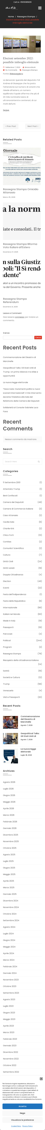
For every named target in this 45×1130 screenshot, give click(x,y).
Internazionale (10, 607)
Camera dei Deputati (13, 502)
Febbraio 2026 (10, 821)
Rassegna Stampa (26, 16)
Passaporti (8, 627)
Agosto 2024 (9, 927)
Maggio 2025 (9, 874)
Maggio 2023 (9, 1019)
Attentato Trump (11, 489)
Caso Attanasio (10, 515)
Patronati (7, 633)
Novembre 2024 (11, 907)
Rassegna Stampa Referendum (15, 300)
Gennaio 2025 (9, 894)
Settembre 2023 (11, 992)
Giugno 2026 (9, 795)
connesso (19, 317)
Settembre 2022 (11, 1071)
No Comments (11, 70)
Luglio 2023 (8, 1006)
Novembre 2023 (11, 979)
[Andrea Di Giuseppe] (12, 8)
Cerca (6, 333)
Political (7, 640)
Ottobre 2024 (9, 913)
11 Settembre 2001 (11, 482)
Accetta (22, 1106)
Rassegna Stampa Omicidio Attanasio (20, 191)
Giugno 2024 (9, 940)
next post (32, 126)
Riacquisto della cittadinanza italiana (21, 660)
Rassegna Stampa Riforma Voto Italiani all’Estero (20, 245)
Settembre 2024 (11, 920)
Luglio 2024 (8, 933)
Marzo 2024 (8, 960)
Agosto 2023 (9, 999)
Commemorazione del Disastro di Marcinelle (30, 719)
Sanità (6, 670)
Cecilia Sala (8, 522)
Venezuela (8, 690)
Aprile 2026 (8, 808)
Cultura (6, 554)
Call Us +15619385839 (23, 2)
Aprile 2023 (8, 1025)
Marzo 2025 (8, 887)
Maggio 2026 (9, 801)
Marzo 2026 (8, 815)
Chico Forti (8, 535)
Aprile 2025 (8, 880)
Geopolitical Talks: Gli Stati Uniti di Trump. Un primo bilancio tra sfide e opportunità (20, 371)
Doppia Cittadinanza (13, 574)
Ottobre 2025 (9, 848)
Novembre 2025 (11, 841)
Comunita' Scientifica (13, 548)
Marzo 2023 (8, 1032)
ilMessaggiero (16, 73)
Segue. (6, 110)
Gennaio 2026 (9, 828)
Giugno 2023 (9, 1012)
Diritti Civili (8, 561)
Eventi (6, 587)
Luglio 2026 (8, 788)
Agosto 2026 (9, 782)
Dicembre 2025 (10, 834)
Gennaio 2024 (10, 973)
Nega (22, 1113)
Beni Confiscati (10, 495)
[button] (41, 1079)
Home (11, 16)
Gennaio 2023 (9, 1045)
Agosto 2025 (9, 854)
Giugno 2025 (9, 867)
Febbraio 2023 (10, 1039)
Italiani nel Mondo (11, 614)
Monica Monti (30, 67)
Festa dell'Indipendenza (14, 594)
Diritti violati (8, 568)
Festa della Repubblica (14, 601)
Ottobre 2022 (9, 1065)
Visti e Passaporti (11, 697)
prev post (11, 126)
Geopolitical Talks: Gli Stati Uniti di (30, 735)
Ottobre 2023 (9, 986)
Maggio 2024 (9, 946)
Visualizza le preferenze (22, 1120)
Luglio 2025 (8, 861)
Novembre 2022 (11, 1058)
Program (7, 647)
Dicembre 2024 (10, 900)
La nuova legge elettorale (15, 382)
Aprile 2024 (8, 953)
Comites (7, 541)
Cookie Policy (16, 1126)
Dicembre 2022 (10, 1052)
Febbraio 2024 (10, 966)
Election (7, 581)
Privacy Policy (27, 1126)
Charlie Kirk (8, 528)
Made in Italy (9, 620)
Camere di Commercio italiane (18, 508)
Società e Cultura (11, 677)
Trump (6, 684)
